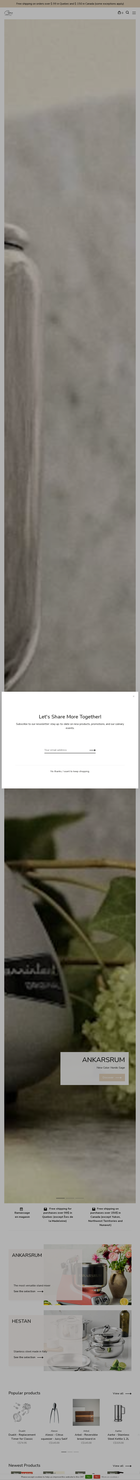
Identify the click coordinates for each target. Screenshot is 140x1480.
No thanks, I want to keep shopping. (70, 771)
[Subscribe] (92, 750)
